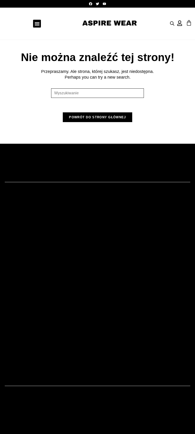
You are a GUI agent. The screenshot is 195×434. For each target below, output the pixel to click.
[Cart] (189, 23)
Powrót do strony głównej (97, 117)
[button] (37, 24)
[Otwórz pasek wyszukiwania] (172, 23)
